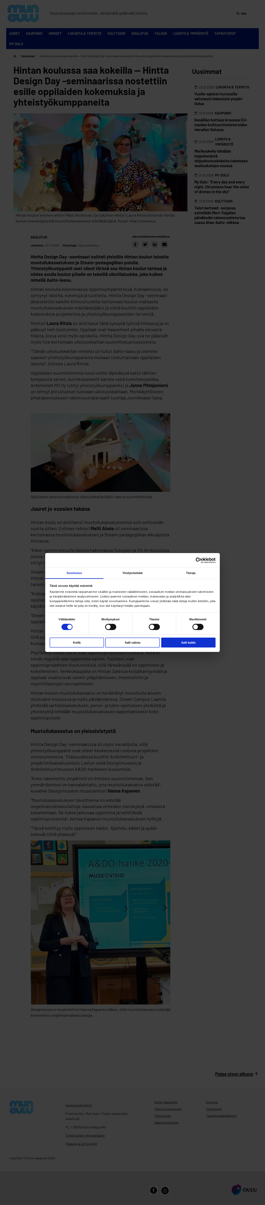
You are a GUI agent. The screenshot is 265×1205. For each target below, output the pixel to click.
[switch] (110, 627)
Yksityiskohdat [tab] (132, 573)
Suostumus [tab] (74, 573)
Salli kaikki (188, 642)
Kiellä (77, 642)
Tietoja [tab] (190, 573)
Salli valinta (132, 642)
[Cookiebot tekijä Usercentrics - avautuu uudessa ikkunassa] (199, 560)
